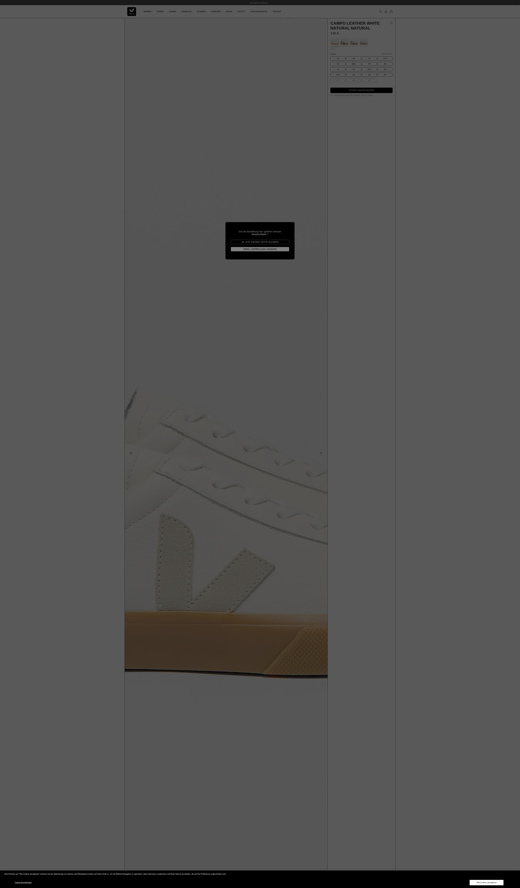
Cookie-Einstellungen (23, 882)
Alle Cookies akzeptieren (487, 882)
